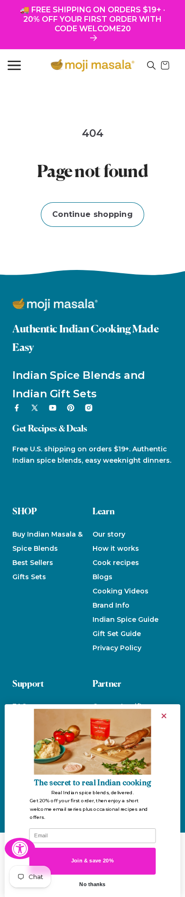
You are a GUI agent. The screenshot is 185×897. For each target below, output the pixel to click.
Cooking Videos (120, 591)
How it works (115, 548)
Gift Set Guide (116, 633)
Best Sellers (32, 562)
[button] (151, 65)
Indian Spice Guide (125, 619)
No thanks (92, 884)
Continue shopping (92, 214)
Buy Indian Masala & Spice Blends (47, 541)
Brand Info (111, 605)
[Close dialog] (164, 715)
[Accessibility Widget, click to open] (20, 848)
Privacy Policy (116, 648)
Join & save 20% (92, 860)
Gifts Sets (29, 577)
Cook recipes (115, 562)
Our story (108, 534)
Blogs (102, 577)
